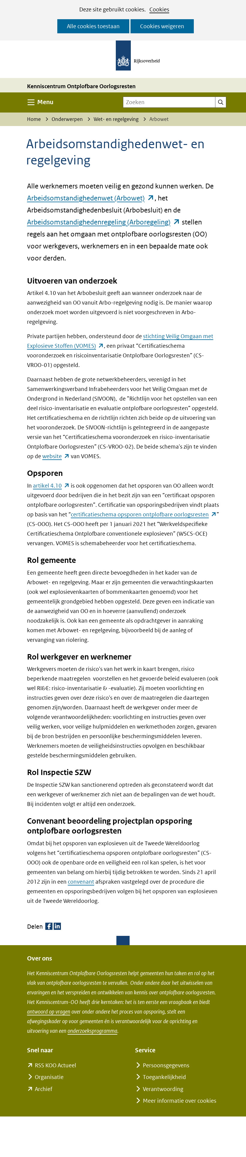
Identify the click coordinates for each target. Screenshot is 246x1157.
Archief (43, 1089)
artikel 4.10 (51, 485)
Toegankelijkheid (164, 1077)
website (56, 456)
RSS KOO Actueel (55, 1065)
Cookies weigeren (162, 26)
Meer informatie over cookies (179, 1100)
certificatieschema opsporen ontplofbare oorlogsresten (144, 514)
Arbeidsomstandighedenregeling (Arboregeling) (103, 222)
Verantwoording (163, 1089)
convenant (81, 881)
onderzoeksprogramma (92, 1030)
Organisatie (49, 1077)
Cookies (159, 9)
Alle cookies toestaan (93, 26)
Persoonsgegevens (166, 1065)
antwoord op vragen (48, 1011)
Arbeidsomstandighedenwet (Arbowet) (90, 198)
